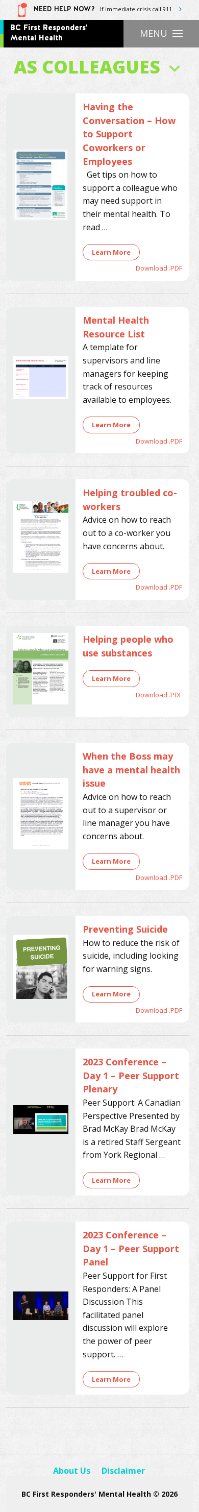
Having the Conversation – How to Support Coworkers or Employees (129, 134)
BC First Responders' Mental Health (48, 33)
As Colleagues (87, 67)
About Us (71, 1470)
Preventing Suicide (125, 929)
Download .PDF (159, 268)
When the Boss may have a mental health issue (131, 769)
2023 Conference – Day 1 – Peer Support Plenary (131, 1075)
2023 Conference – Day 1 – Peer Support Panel (131, 1248)
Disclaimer (123, 1470)
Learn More (111, 252)
